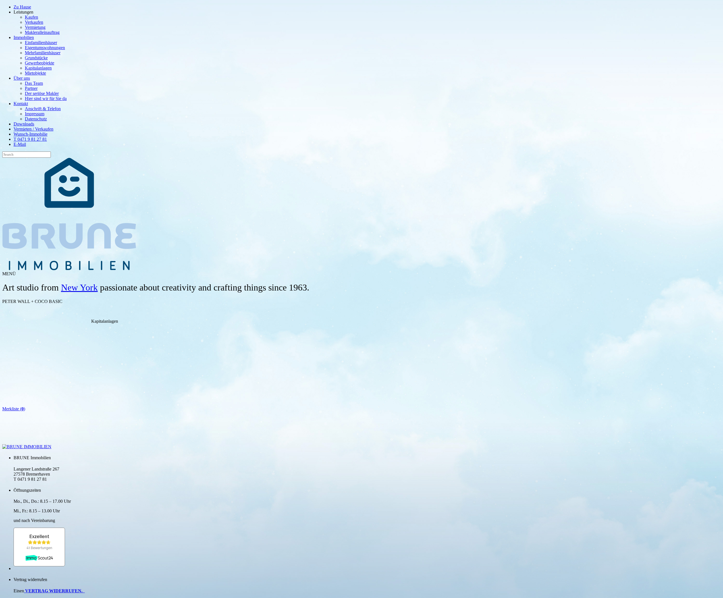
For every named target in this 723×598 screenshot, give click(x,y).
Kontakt (21, 103)
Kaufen (31, 17)
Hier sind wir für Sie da (46, 98)
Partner (31, 88)
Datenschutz (36, 118)
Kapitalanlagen (38, 68)
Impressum (34, 113)
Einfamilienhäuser (41, 42)
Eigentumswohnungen (45, 47)
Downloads (24, 124)
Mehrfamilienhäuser (42, 52)
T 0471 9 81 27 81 (30, 139)
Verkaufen (34, 22)
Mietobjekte (35, 73)
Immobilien (24, 37)
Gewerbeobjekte (39, 62)
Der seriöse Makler (42, 93)
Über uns (22, 78)
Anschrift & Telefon (43, 108)
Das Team (34, 83)
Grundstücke (36, 57)
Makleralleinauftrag (42, 32)
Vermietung (35, 27)
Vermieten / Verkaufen (33, 129)
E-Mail (20, 144)
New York (79, 287)
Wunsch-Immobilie (30, 134)
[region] (104, 340)
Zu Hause (22, 7)
